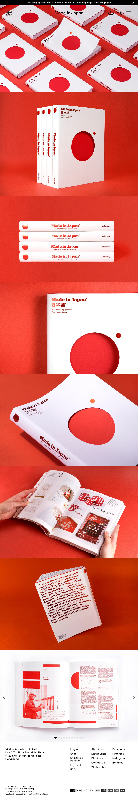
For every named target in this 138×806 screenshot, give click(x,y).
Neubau (19, 794)
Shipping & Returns (76, 759)
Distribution (98, 753)
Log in (74, 749)
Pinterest (118, 753)
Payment (75, 765)
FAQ (73, 769)
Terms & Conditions (13, 786)
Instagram (118, 758)
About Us (97, 749)
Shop (73, 753)
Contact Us (98, 762)
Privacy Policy (27, 786)
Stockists (97, 758)
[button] (4, 697)
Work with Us (99, 767)
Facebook (118, 749)
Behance (117, 762)
